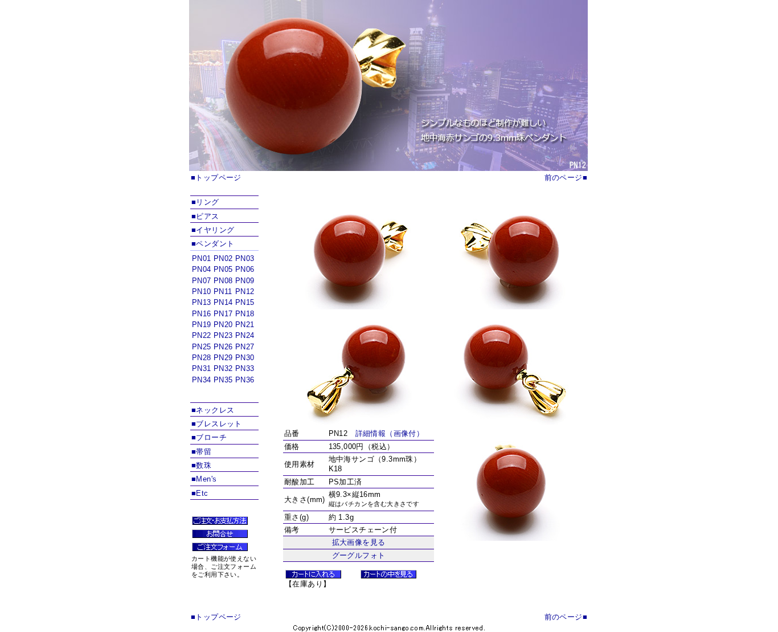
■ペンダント (212, 243)
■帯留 (201, 451)
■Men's (203, 479)
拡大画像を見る (359, 542)
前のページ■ (565, 177)
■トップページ (216, 177)
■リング (205, 202)
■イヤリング (212, 230)
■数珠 (201, 465)
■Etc (199, 493)
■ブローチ (209, 437)
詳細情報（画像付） (389, 433)
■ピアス (205, 216)
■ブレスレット (216, 423)
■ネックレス (212, 410)
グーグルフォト (359, 555)
